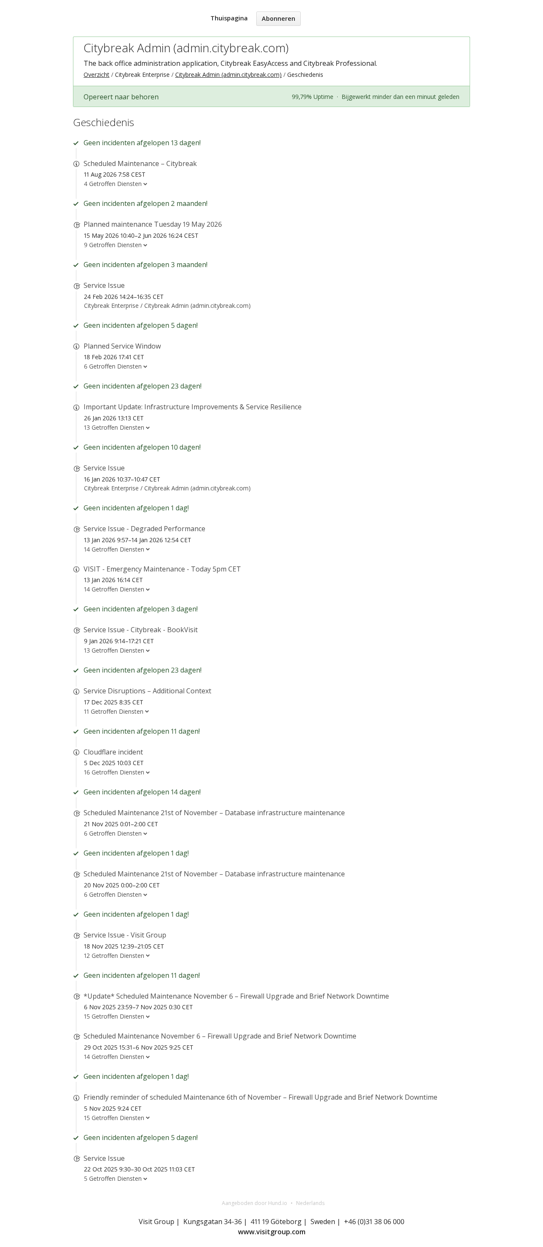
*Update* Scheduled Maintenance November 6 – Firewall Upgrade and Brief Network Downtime (236, 996)
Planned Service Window (122, 346)
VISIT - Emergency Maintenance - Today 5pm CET (162, 569)
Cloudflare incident (113, 752)
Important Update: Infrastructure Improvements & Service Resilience (193, 406)
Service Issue (104, 285)
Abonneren (278, 18)
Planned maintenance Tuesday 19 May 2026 (153, 224)
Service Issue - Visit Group (125, 935)
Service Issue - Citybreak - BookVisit (141, 629)
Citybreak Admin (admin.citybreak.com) (186, 47)
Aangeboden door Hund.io (254, 1203)
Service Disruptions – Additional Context (147, 690)
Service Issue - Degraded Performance (144, 528)
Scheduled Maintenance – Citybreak (140, 163)
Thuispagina (229, 18)
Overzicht (96, 74)
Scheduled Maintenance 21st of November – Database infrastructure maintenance (214, 812)
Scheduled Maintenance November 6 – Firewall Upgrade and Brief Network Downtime (220, 1036)
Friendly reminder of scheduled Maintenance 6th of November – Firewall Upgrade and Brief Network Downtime (260, 1097)
